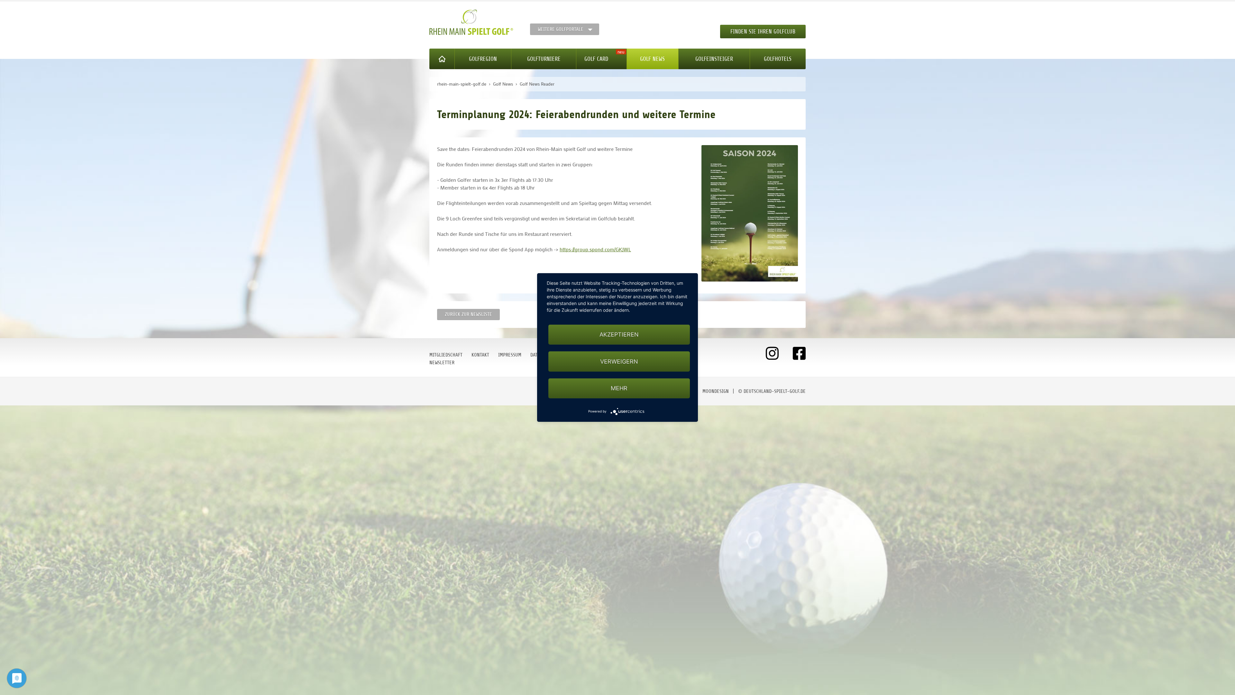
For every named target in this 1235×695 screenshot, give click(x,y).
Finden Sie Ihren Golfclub (762, 31)
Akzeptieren (619, 334)
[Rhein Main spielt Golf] (471, 22)
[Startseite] (442, 59)
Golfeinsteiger (714, 59)
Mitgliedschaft (445, 355)
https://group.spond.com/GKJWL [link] (595, 249)
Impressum (509, 355)
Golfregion (483, 59)
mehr (619, 388)
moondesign (715, 391)
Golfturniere (544, 59)
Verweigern (619, 361)
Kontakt (480, 355)
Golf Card (596, 59)
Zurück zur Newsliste (468, 314)
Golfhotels (777, 59)
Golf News (652, 59)
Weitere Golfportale (560, 29)
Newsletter (441, 363)
